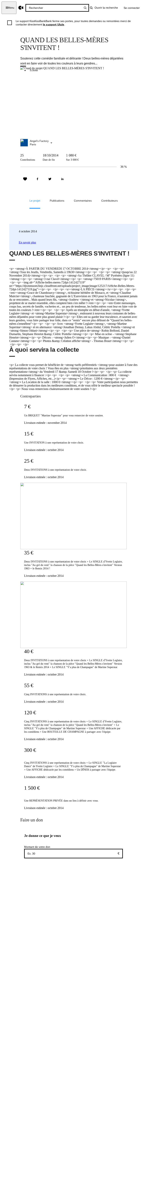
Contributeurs (109, 200)
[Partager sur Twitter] (50, 179)
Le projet (34, 200)
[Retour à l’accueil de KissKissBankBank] (20, 7)
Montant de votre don (37, 846)
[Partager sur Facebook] (37, 179)
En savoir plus (27, 242)
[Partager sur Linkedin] (62, 179)
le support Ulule (53, 24)
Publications (57, 200)
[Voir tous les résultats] (85, 8)
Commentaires (83, 200)
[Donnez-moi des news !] (25, 179)
